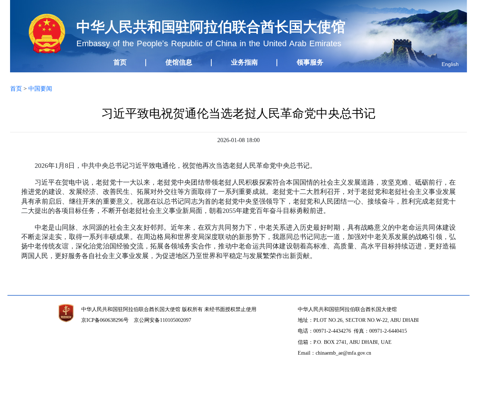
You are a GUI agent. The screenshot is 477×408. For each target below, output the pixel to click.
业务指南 (244, 62)
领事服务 (310, 62)
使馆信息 (178, 62)
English (450, 64)
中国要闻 (40, 88)
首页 (120, 62)
